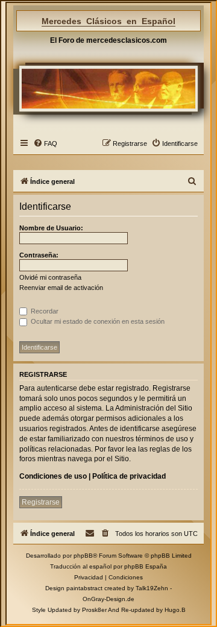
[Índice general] (108, 89)
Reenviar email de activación (61, 287)
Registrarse (41, 502)
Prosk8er (94, 610)
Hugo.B (175, 610)
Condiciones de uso (53, 476)
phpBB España (145, 566)
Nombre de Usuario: (51, 228)
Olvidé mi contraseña (50, 277)
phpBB (83, 555)
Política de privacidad (129, 476)
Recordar (43, 311)
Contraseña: (38, 255)
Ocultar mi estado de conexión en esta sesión (97, 321)
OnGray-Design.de (108, 599)
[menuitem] (45, 143)
